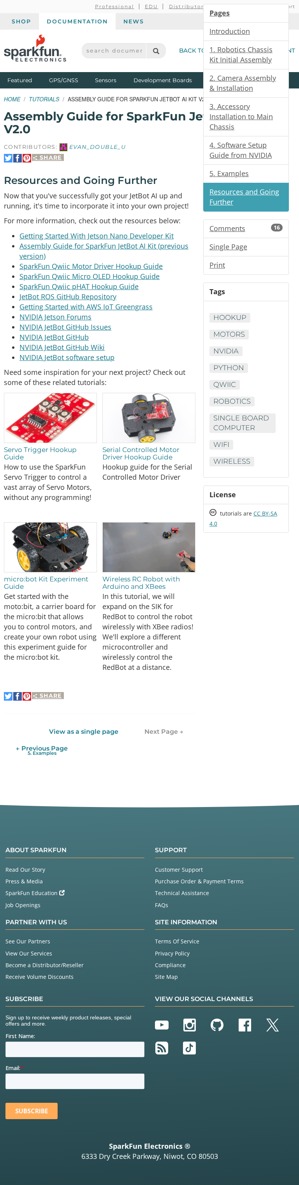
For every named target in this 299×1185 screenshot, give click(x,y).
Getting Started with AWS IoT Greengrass (86, 306)
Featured (26, 80)
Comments (244, 228)
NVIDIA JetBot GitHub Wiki (62, 347)
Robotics (232, 401)
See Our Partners (27, 941)
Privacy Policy (172, 953)
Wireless (231, 461)
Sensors (105, 80)
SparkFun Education (32, 893)
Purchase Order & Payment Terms (199, 881)
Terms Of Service (177, 941)
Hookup (229, 317)
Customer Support (179, 869)
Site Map (166, 976)
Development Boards (163, 80)
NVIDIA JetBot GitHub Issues (65, 327)
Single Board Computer (241, 423)
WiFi (221, 444)
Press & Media (24, 881)
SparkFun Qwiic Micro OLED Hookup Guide (89, 276)
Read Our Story (25, 869)
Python (228, 368)
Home (12, 99)
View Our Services (28, 953)
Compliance (170, 965)
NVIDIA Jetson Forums (55, 316)
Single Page (228, 246)
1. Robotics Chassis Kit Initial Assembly (241, 54)
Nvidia (226, 351)
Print (217, 265)
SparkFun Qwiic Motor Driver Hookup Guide (91, 266)
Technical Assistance (182, 893)
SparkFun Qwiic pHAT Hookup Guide (79, 286)
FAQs (161, 905)
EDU (151, 6)
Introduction (229, 31)
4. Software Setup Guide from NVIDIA (240, 150)
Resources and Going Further (244, 197)
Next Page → (163, 731)
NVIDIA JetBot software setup (66, 357)
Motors (229, 334)
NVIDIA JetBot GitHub (54, 337)
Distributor (186, 6)
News (133, 21)
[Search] (156, 50)
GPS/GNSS (63, 80)
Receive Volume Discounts (39, 976)
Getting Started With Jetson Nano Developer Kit (96, 235)
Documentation (77, 21)
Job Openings (22, 905)
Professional (114, 6)
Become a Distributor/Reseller (44, 965)
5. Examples (229, 173)
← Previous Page (42, 750)
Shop (21, 21)
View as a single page (83, 731)
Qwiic (224, 384)
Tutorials (44, 99)
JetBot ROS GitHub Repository (67, 296)
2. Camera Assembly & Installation (242, 83)
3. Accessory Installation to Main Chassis (241, 116)
